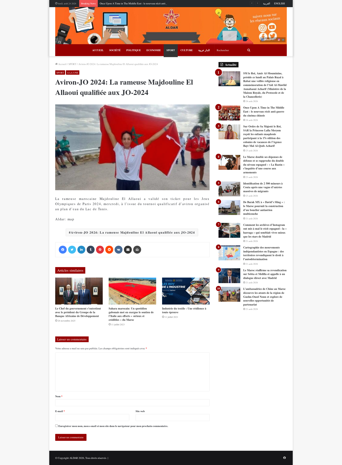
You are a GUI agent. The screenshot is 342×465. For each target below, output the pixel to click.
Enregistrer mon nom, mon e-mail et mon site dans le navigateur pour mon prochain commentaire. (113, 426)
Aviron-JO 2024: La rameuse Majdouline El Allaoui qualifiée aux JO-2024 (133, 232)
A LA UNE (72, 72)
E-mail (60, 411)
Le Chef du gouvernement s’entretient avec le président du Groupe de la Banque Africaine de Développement (78, 312)
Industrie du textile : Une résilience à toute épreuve (184, 310)
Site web (140, 411)
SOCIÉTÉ (115, 50)
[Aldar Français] (171, 25)
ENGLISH (279, 3)
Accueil (62, 64)
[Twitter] (72, 250)
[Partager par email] (128, 250)
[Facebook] (63, 250)
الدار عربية (204, 50)
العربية (266, 3)
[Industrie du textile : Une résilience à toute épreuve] (186, 291)
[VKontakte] (119, 250)
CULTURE (186, 50)
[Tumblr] (91, 250)
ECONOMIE (153, 50)
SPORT (170, 50)
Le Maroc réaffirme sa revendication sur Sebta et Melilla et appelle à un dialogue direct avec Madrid (265, 274)
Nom (59, 396)
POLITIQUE (133, 50)
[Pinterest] (100, 250)
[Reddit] (109, 250)
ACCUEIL (98, 50)
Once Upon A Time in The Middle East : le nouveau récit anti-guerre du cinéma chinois (146, 3)
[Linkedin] (81, 250)
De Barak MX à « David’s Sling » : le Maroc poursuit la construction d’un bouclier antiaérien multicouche (264, 208)
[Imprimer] (137, 250)
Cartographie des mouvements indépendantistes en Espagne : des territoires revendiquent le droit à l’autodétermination (263, 253)
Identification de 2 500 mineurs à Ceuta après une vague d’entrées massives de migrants (263, 187)
